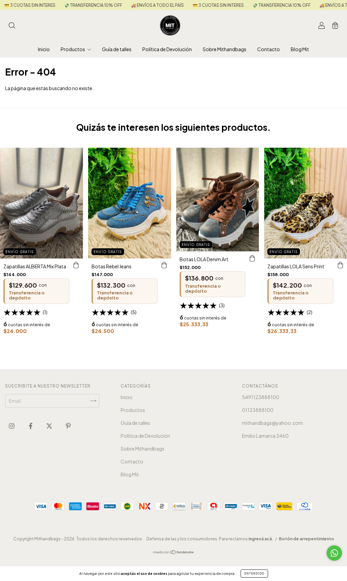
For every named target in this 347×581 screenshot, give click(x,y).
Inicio (44, 49)
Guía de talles (116, 49)
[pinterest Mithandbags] (68, 425)
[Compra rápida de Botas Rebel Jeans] (164, 265)
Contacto (268, 49)
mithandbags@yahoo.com (272, 423)
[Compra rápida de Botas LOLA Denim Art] (252, 258)
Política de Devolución (167, 49)
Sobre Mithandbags (224, 49)
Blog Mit (300, 49)
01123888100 (257, 410)
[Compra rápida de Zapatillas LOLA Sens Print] (340, 265)
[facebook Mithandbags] (31, 425)
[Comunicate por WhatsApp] (334, 553)
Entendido (254, 573)
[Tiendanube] (173, 552)
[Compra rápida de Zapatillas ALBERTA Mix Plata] (76, 265)
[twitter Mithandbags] (50, 425)
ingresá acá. (260, 538)
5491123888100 (260, 397)
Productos (73, 49)
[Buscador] (11, 26)
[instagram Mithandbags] (12, 425)
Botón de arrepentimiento (306, 538)
